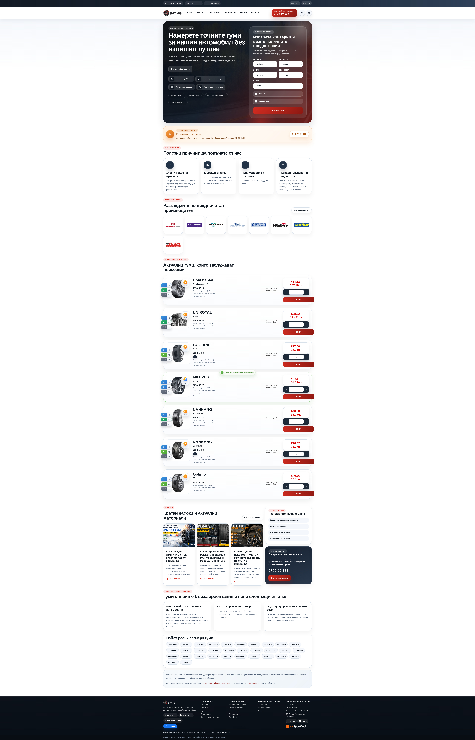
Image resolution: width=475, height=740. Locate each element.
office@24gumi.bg (212, 3)
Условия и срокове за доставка (284, 520)
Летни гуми (176, 96)
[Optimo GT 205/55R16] (237, 484)
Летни (189, 13)
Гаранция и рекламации (280, 532)
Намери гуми (278, 110)
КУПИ (298, 300)
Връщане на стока (264, 708)
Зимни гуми (194, 96)
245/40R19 (267, 656)
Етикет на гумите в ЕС (237, 708)
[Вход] (302, 13)
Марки (243, 13)
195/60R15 (295, 644)
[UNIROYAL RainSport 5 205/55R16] (237, 322)
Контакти (306, 3)
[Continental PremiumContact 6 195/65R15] (237, 290)
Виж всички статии (252, 518)
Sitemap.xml (233, 714)
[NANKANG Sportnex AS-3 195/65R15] (237, 419)
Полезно (255, 13)
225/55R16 (256, 650)
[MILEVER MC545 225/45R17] (237, 387)
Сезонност (284, 70)
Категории (230, 13)
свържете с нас (255, 683)
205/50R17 (285, 650)
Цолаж (256, 70)
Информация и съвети (280, 539)
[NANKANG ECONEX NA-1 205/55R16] (237, 451)
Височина (283, 59)
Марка (256, 81)
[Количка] (309, 13)
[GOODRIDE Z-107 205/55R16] (237, 354)
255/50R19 (295, 656)
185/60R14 (240, 644)
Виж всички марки (302, 210)
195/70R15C (200, 650)
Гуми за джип (177, 102)
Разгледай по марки (180, 69)
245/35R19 (281, 656)
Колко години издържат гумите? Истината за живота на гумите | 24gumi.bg (247, 557)
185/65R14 (254, 644)
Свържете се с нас (265, 704)
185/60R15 (267, 644)
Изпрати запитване (279, 578)
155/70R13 (172, 644)
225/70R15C (215, 650)
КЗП (229, 732)
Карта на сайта (234, 711)
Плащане (204, 708)
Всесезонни (214, 13)
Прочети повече (173, 579)
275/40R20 (172, 662)
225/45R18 (213, 656)
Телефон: (173, 3)
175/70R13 (199, 644)
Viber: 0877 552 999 (193, 3)
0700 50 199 (278, 570)
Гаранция (204, 711)
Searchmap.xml (234, 717)
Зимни (200, 13)
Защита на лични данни (210, 717)
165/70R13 (186, 644)
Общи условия (206, 714)
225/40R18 (199, 656)
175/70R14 (227, 644)
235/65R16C (271, 650)
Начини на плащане (278, 526)
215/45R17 (298, 650)
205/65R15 (186, 650)
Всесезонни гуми (215, 96)
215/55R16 (243, 650)
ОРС (222, 732)
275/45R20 (186, 662)
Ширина (257, 59)
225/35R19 (254, 656)
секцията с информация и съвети (217, 683)
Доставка (294, 3)
